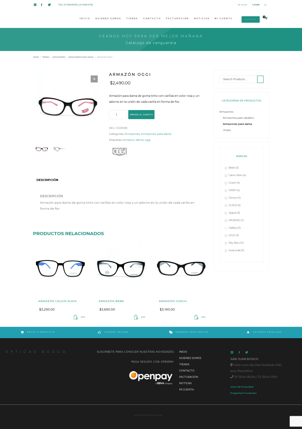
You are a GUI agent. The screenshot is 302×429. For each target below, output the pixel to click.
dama (139, 139)
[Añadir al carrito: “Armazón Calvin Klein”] (75, 317)
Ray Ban (236, 242)
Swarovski (236, 250)
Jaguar (234, 212)
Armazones (132, 134)
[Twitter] (51, 4)
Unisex (227, 130)
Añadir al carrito (141, 114)
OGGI (234, 235)
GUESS (234, 205)
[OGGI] (119, 152)
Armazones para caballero (238, 117)
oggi (147, 139)
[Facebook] (44, 4)
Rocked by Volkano (152, 415)
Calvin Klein (237, 175)
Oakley (235, 227)
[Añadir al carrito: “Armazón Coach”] (196, 317)
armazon (129, 139)
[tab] (47, 180)
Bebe (234, 167)
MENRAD (236, 220)
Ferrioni (235, 197)
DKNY (234, 190)
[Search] (260, 79)
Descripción (47, 180)
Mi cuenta (242, 4)
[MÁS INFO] (82, 317)
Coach (234, 182)
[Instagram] (37, 4)
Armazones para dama (156, 134)
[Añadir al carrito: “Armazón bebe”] (136, 317)
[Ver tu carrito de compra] (266, 18)
